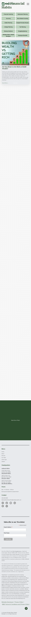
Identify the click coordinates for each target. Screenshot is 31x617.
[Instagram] (3, 503)
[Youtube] (11, 503)
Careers (3, 461)
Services (3, 455)
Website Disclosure (8, 602)
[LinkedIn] (15, 503)
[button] (15, 83)
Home (3, 451)
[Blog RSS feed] (7, 506)
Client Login (4, 459)
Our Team (4, 457)
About (3, 453)
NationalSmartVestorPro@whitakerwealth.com (11, 499)
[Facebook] (7, 503)
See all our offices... (7, 483)
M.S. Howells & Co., (17, 551)
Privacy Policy (19, 602)
